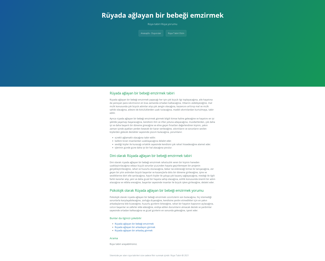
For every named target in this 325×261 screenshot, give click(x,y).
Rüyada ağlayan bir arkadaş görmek (134, 230)
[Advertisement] (162, 57)
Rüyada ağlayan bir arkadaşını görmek (135, 227)
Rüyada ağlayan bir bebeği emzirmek (134, 223)
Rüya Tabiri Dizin (176, 33)
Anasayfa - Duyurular (151, 33)
